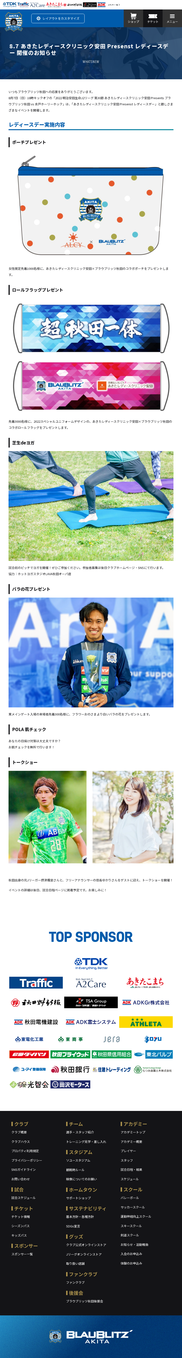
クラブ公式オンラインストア (86, 1245)
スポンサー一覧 (113, 5)
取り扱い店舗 (75, 1263)
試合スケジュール (23, 1197)
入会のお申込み (131, 1253)
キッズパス (19, 1235)
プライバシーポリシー (26, 1160)
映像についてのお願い (81, 1179)
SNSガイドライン (23, 1169)
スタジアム (80, 1152)
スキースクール (131, 1226)
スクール (132, 1189)
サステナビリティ (88, 1208)
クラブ (21, 1123)
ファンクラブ (83, 1274)
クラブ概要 (19, 1132)
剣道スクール (130, 1235)
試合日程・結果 (131, 1169)
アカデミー (135, 1123)
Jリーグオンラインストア (84, 1254)
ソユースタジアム (78, 1160)
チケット (23, 1208)
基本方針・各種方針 (80, 1216)
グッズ (76, 1236)
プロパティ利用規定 (25, 1151)
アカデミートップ (133, 1132)
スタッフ (127, 1160)
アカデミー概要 (131, 1141)
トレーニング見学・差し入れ (86, 1141)
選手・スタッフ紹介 (80, 1132)
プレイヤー (128, 1151)
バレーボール (130, 1197)
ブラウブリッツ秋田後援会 (84, 1301)
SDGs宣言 (73, 1226)
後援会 (76, 1292)
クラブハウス (20, 1141)
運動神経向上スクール (136, 1216)
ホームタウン (83, 1189)
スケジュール (130, 1179)
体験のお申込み (131, 1263)
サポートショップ (78, 1198)
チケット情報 (20, 1216)
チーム (76, 1123)
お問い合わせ (20, 1179)
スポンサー (26, 1245)
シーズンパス (20, 1226)
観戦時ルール (75, 1169)
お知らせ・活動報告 (134, 1244)
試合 (19, 1189)
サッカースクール (133, 1207)
